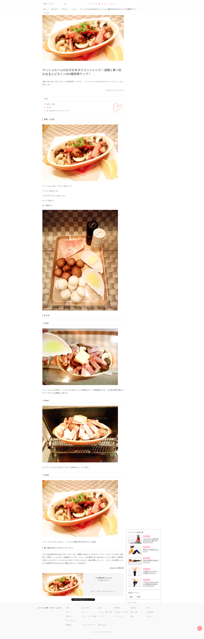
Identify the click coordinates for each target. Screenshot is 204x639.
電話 (131, 597)
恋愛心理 (117, 608)
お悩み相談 (149, 612)
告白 (147, 608)
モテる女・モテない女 (121, 612)
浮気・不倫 (133, 612)
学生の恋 (133, 608)
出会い (68, 612)
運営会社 (68, 625)
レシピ (47, 13)
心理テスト (69, 616)
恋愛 (138, 597)
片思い (68, 608)
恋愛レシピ (102, 3)
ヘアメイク (101, 616)
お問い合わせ (102, 625)
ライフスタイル (71, 620)
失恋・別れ (85, 608)
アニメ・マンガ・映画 (89, 616)
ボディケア (149, 616)
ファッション (118, 616)
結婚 (99, 608)
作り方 (49, 107)
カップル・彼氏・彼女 (105, 612)
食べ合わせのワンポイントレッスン (58, 110)
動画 (131, 616)
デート (84, 612)
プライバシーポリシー (89, 625)
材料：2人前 (51, 104)
